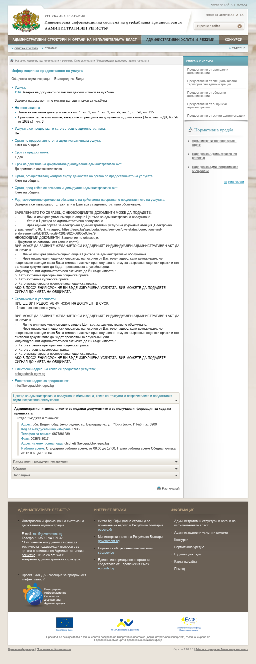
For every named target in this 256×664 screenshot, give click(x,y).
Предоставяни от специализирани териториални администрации (212, 83)
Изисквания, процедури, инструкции (40, 461)
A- (237, 14)
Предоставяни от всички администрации (216, 115)
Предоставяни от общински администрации (207, 106)
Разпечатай (171, 488)
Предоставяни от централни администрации (207, 71)
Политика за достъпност (54, 649)
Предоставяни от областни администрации (206, 94)
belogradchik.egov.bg (30, 374)
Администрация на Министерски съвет (222, 649)
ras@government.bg (47, 534)
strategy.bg (106, 552)
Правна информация (21, 649)
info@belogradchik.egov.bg (34, 385)
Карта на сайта (221, 4)
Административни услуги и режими (180, 40)
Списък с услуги (26, 48)
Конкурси (233, 40)
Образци (19, 468)
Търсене (238, 48)
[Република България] (26, 21)
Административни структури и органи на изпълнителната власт (74, 40)
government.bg (109, 541)
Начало (20, 60)
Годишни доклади (187, 554)
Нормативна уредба (189, 547)
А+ (232, 14)
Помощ (242, 4)
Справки (51, 48)
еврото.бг (105, 529)
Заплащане (21, 475)
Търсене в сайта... (209, 26)
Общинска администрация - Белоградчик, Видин (48, 79)
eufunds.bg (106, 568)
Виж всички (236, 182)
